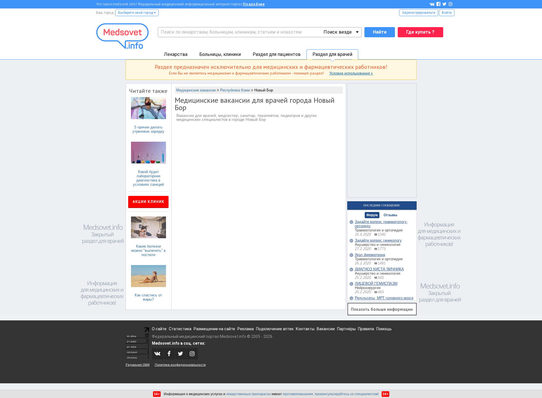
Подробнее (254, 4)
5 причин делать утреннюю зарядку (148, 129)
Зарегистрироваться (418, 13)
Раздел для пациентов (277, 54)
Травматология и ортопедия (379, 230)
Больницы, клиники (220, 54)
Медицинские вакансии (196, 90)
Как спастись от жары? (148, 297)
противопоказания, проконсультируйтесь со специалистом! (331, 394)
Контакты (305, 329)
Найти (379, 32)
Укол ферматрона (370, 255)
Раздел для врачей (332, 54)
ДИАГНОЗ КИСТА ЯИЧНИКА (379, 269)
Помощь (384, 329)
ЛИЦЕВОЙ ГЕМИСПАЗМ (376, 283)
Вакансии (326, 329)
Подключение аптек (275, 329)
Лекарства (175, 54)
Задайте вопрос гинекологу (378, 240)
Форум (372, 215)
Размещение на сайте (214, 329)
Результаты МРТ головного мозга (384, 298)
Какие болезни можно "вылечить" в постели (148, 250)
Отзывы (390, 215)
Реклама (245, 329)
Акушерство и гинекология (377, 244)
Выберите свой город (136, 13)
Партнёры (346, 329)
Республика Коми (235, 90)
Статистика (180, 329)
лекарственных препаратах (248, 394)
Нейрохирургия (368, 288)
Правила (366, 329)
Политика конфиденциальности (180, 365)
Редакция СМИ (138, 365)
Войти (447, 13)
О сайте (159, 329)
